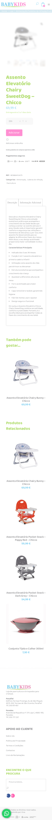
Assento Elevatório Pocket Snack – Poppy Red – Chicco (26, 538)
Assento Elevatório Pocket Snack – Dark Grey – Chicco (26, 594)
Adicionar (14, 132)
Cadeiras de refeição (37, 11)
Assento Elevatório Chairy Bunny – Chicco (26, 399)
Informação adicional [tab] (30, 202)
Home (4, 11)
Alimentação (21, 11)
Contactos (10, 750)
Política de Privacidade (15, 740)
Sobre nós (10, 736)
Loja (11, 11)
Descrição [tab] (12, 202)
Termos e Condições (14, 745)
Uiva (23, 812)
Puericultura (11, 183)
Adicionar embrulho (14, 143)
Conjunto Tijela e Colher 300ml (26, 648)
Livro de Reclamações (15, 755)
